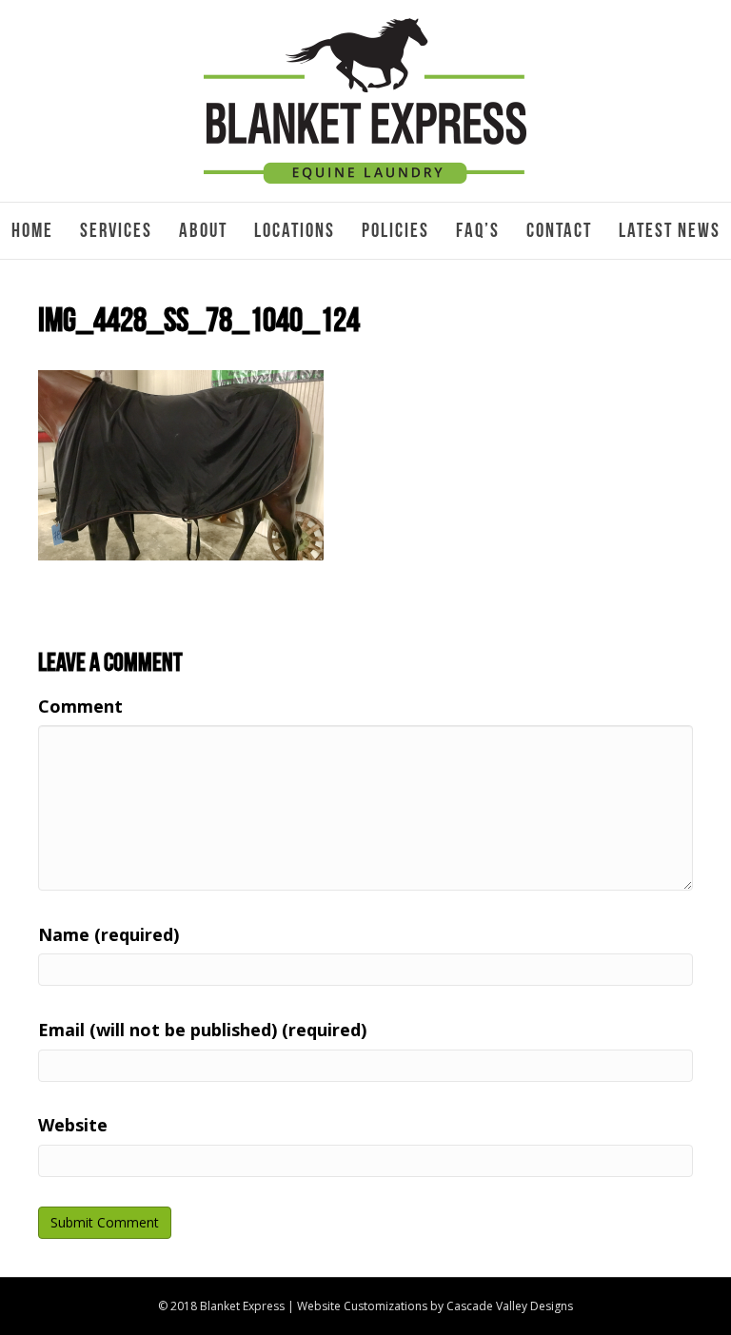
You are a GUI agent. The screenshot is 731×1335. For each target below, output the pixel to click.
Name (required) (108, 934)
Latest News (670, 231)
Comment (80, 706)
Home (32, 231)
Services (116, 231)
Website (73, 1124)
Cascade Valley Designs (509, 1306)
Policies (395, 231)
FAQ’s (478, 231)
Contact (559, 231)
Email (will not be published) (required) (202, 1029)
